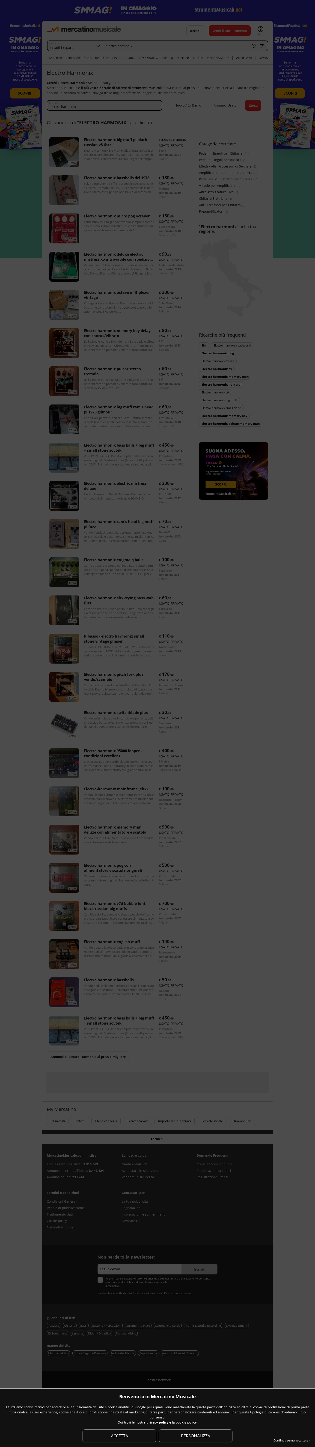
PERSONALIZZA (195, 1435)
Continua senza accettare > (291, 1440)
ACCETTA (119, 1435)
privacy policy (157, 1422)
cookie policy (186, 1422)
